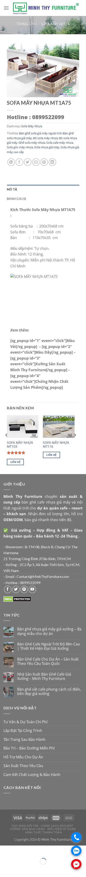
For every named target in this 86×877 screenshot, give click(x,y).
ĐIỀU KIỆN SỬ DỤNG (61, 829)
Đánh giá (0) (16, 199)
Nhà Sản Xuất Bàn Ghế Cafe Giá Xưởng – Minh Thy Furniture (44, 676)
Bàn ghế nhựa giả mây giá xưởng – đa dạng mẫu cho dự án (49, 631)
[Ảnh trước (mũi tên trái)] (4, 869)
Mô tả (12, 189)
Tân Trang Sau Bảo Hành (24, 739)
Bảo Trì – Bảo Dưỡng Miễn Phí (29, 748)
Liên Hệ (15, 462)
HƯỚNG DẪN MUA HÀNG (27, 829)
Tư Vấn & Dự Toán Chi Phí (25, 721)
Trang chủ (26, 23)
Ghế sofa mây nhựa (32, 143)
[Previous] (6, 444)
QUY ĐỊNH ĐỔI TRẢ (25, 826)
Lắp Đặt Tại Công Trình (22, 730)
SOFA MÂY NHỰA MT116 (56, 445)
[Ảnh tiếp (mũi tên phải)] (17, 869)
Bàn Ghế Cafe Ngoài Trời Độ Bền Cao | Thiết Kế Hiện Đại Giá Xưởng (48, 646)
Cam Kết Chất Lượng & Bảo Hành (31, 774)
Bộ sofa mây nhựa (45, 138)
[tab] (43, 189)
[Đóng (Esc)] (4, 850)
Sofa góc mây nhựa (20, 147)
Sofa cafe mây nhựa (59, 143)
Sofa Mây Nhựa (55, 23)
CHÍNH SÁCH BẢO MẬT (57, 826)
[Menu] (6, 7)
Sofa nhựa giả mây (46, 147)
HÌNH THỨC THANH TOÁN (43, 832)
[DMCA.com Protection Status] (17, 598)
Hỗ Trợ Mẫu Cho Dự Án (23, 757)
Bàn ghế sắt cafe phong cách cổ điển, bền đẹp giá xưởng (49, 691)
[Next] (74, 444)
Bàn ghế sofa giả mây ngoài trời (40, 133)
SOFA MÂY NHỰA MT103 (20, 445)
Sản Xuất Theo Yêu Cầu (23, 765)
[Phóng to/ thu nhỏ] (17, 850)
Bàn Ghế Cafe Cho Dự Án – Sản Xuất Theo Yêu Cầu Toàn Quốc (48, 661)
